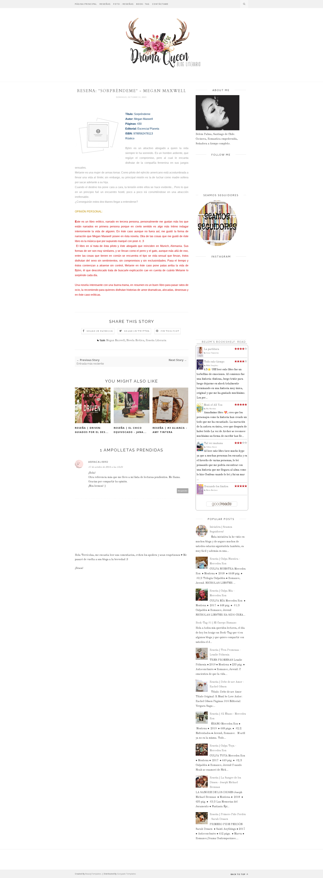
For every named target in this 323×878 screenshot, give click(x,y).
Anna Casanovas (212, 353)
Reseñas (105, 4)
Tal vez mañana (213, 443)
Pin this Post (170, 331)
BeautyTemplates (93, 873)
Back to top (238, 874)
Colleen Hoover (211, 447)
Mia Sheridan (211, 409)
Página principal (86, 4)
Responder (183, 491)
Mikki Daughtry (212, 365)
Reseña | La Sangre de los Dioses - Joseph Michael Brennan (225, 782)
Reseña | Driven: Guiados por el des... (92, 430)
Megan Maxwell (115, 340)
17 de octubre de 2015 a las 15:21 (105, 467)
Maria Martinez (212, 490)
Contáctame (160, 4)
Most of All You (213, 405)
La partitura (211, 349)
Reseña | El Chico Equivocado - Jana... (130, 430)
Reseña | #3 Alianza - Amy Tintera (170, 430)
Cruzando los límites (216, 486)
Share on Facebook (100, 331)
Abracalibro (98, 461)
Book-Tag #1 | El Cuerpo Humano (216, 623)
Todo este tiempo (214, 362)
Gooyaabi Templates (126, 873)
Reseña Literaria (156, 340)
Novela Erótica (135, 340)
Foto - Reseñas (123, 4)
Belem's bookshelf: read (224, 342)
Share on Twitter (136, 331)
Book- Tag (143, 4)
